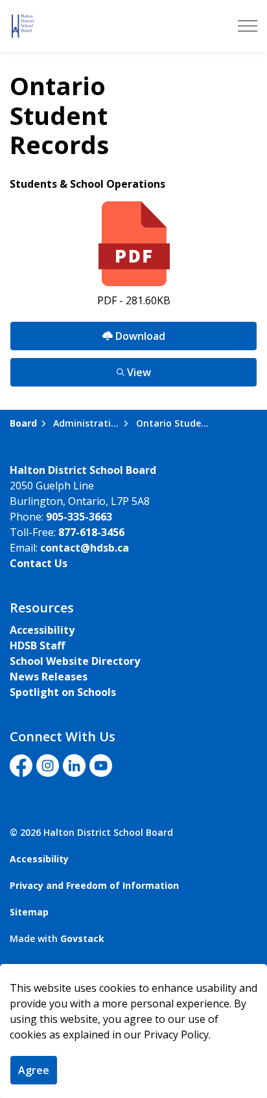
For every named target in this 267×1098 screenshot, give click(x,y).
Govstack (82, 938)
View (80, 368)
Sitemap (29, 912)
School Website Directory (75, 661)
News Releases (48, 676)
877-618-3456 (91, 532)
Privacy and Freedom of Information (94, 885)
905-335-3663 (79, 517)
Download (87, 332)
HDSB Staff (37, 645)
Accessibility (42, 630)
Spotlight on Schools (63, 692)
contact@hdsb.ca (84, 548)
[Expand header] (247, 26)
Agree (33, 1070)
